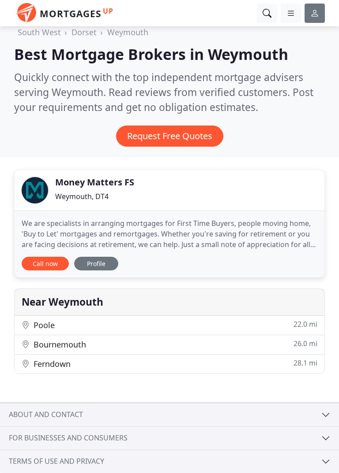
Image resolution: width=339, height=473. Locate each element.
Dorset (84, 32)
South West (39, 32)
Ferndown (174, 363)
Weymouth (127, 32)
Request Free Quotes (169, 136)
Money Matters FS (94, 182)
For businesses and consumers (68, 438)
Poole (174, 324)
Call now (45, 263)
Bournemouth (174, 344)
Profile (96, 263)
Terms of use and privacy (56, 461)
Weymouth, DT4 (82, 196)
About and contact (46, 414)
